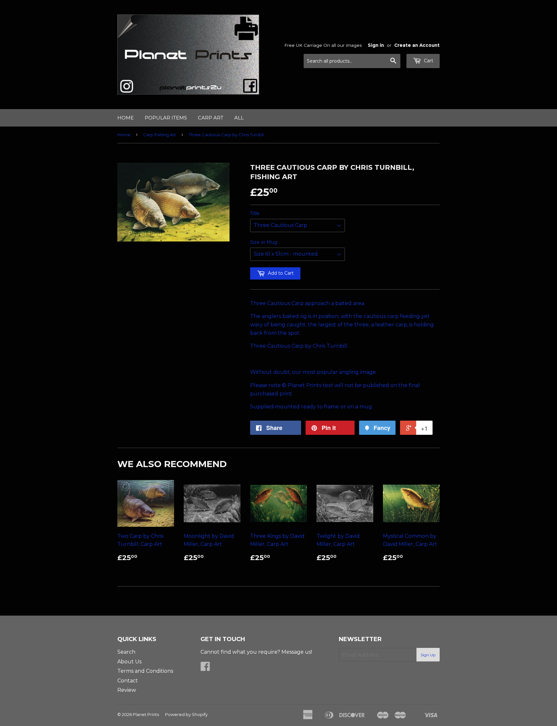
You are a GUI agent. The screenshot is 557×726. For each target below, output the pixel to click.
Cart (428, 61)
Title (254, 213)
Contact (127, 681)
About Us (129, 662)
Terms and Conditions (145, 671)
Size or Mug (263, 242)
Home (125, 118)
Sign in (376, 45)
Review (126, 690)
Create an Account (417, 45)
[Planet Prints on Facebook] (205, 668)
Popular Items (166, 118)
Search (126, 652)
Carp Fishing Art (159, 134)
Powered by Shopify (186, 714)
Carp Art (210, 118)
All (239, 118)
